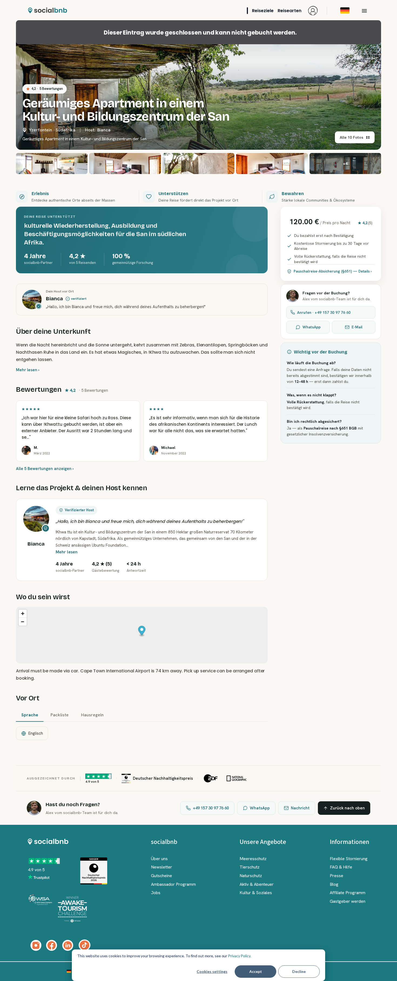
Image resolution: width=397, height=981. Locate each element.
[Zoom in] (23, 613)
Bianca (103, 130)
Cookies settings (212, 971)
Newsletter (161, 867)
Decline (299, 971)
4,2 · (47, 88)
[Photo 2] (52, 163)
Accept (255, 971)
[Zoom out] (23, 622)
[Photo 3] (125, 163)
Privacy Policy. (239, 955)
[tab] (29, 715)
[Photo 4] (198, 163)
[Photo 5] (272, 163)
